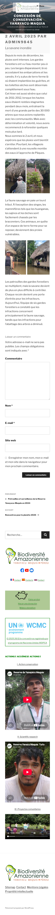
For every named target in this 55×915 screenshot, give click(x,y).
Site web (10, 440)
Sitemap (10, 887)
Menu (41, 6)
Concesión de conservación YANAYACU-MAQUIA (27, 19)
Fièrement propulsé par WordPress (19, 908)
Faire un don (34, 599)
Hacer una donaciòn (27, 603)
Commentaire (13, 358)
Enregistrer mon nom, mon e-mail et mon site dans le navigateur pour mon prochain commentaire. (27, 462)
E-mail (10, 422)
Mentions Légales (37, 887)
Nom (9, 405)
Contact (17, 580)
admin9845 (19, 42)
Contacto (29, 580)
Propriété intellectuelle (19, 891)
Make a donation (27, 608)
